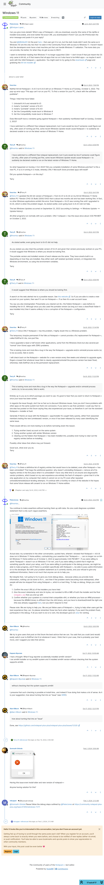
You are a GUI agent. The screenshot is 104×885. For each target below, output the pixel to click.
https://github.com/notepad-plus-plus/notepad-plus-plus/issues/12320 (48, 725)
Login (16, 851)
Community (25, 4)
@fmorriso (22, 145)
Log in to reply (95, 17)
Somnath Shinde (16, 748)
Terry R (12, 145)
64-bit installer (27, 63)
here (40, 42)
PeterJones (14, 24)
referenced (23, 740)
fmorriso (13, 85)
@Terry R (22, 192)
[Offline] (6, 87)
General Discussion (11, 17)
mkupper (13, 801)
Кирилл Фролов (16, 653)
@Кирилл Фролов (28, 675)
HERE (63, 695)
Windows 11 (29, 148)
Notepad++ (60, 865)
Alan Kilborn (14, 626)
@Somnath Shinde (26, 801)
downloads (79, 60)
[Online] (6, 26)
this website (63, 296)
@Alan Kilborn (27, 709)
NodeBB (50, 869)
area (77, 613)
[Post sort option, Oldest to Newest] (85, 17)
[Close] (99, 829)
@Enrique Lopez (27, 24)
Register (8, 851)
